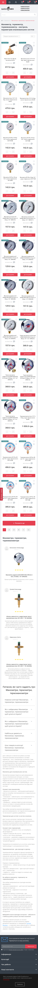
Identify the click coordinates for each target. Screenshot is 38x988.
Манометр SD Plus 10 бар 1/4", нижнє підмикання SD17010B (10, 139)
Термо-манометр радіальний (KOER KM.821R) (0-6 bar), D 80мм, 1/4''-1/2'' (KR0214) (10, 418)
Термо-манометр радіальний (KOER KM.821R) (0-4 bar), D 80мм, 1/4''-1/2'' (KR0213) (28, 377)
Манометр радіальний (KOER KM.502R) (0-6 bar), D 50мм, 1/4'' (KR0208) (10, 297)
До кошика (10, 77)
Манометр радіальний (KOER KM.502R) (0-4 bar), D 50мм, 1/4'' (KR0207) (27, 258)
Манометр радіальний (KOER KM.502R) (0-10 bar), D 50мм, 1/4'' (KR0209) (10, 258)
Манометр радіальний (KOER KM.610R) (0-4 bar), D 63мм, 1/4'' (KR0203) (19, 575)
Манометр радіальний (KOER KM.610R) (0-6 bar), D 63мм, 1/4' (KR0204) (10, 337)
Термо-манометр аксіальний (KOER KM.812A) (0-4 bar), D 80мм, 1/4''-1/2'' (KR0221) (28, 337)
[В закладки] (16, 43)
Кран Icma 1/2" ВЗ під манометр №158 (10, 59)
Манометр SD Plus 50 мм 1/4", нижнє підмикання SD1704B (28, 139)
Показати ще (19, 523)
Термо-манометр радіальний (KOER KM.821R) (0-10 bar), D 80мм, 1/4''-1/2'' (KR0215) (10, 377)
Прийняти (20, 984)
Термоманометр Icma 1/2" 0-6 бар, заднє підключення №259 (28, 417)
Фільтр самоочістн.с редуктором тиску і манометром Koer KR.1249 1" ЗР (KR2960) (19, 617)
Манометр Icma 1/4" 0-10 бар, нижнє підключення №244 (10, 99)
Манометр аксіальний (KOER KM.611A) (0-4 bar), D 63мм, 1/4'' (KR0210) (10, 218)
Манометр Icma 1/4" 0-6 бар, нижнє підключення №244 (28, 99)
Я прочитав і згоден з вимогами (18, 949)
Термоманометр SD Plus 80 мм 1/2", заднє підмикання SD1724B (10, 498)
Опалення (7, 20)
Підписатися (31, 946)
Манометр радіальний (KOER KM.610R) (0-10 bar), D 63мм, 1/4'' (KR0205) (28, 297)
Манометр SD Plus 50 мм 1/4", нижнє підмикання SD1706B (10, 178)
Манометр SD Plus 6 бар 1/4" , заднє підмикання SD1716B (28, 178)
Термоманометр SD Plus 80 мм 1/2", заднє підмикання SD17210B (27, 459)
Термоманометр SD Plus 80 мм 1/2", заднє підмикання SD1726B (27, 498)
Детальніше (6, 979)
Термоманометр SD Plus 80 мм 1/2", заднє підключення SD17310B (10, 458)
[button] (16, 2)
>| (28, 530)
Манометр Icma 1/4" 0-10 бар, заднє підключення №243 (28, 60)
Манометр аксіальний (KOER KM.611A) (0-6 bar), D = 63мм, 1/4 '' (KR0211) (28, 218)
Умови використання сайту (16, 949)
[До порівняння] (16, 46)
